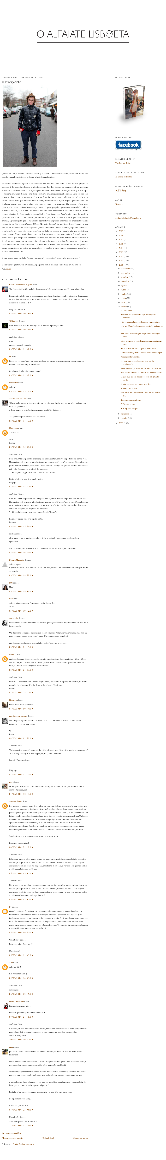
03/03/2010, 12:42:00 (21, 375)
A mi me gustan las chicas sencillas (136, 384)
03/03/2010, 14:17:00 (21, 420)
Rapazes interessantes (130, 356)
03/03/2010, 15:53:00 (21, 526)
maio (123, 298)
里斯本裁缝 (120, 190)
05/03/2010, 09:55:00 (21, 932)
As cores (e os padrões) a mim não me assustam (141, 368)
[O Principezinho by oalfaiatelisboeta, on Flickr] (30, 166)
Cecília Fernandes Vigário (20, 284)
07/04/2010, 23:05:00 (21, 1109)
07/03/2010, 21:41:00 (21, 1016)
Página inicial (48, 1137)
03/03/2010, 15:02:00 (21, 446)
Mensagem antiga (80, 1137)
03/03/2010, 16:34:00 (21, 552)
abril (123, 302)
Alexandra (13, 618)
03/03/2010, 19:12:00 (21, 610)
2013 (121, 252)
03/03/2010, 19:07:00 (21, 591)
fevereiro (125, 413)
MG (11, 582)
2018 (121, 235)
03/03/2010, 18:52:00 (21, 575)
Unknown (13, 382)
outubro (125, 277)
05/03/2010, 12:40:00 (21, 955)
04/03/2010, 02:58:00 (21, 738)
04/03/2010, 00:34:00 (21, 708)
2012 (121, 256)
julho (124, 289)
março (124, 306)
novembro (126, 272)
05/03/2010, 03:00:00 (21, 873)
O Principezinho (11, 82)
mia (10, 781)
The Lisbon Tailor (123, 163)
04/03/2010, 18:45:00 (21, 793)
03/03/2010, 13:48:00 (21, 391)
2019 (121, 231)
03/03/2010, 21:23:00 (21, 669)
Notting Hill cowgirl (129, 408)
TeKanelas (13, 321)
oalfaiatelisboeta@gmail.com (128, 217)
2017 (121, 239)
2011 (121, 260)
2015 (121, 243)
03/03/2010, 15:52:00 (21, 486)
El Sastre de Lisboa (123, 176)
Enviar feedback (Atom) (23, 1144)
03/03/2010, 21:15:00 (21, 647)
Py (10, 906)
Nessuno (13, 699)
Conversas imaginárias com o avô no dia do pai (141, 352)
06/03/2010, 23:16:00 (21, 993)
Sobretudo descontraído (131, 399)
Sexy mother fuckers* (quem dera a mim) (138, 348)
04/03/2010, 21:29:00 (21, 847)
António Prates (15, 801)
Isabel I (12, 654)
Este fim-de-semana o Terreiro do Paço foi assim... (142, 372)
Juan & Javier (126, 310)
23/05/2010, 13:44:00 (21, 1125)
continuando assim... (18, 716)
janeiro (124, 417)
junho (124, 293)
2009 (121, 423)
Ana (11, 962)
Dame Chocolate (16, 1001)
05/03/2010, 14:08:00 (21, 978)
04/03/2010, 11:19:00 (21, 774)
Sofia (11, 598)
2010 (121, 264)
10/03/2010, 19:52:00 (21, 1039)
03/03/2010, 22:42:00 (21, 692)
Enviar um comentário (11, 1132)
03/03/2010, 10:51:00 (21, 329)
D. (10, 356)
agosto (124, 285)
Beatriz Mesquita (16, 559)
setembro (125, 281)
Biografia (119, 204)
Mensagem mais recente (12, 1137)
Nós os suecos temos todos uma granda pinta (140, 321)
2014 (121, 247)
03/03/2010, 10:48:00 (21, 313)
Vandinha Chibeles (17, 398)
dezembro (125, 268)
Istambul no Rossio (129, 388)
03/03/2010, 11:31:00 (21, 349)
